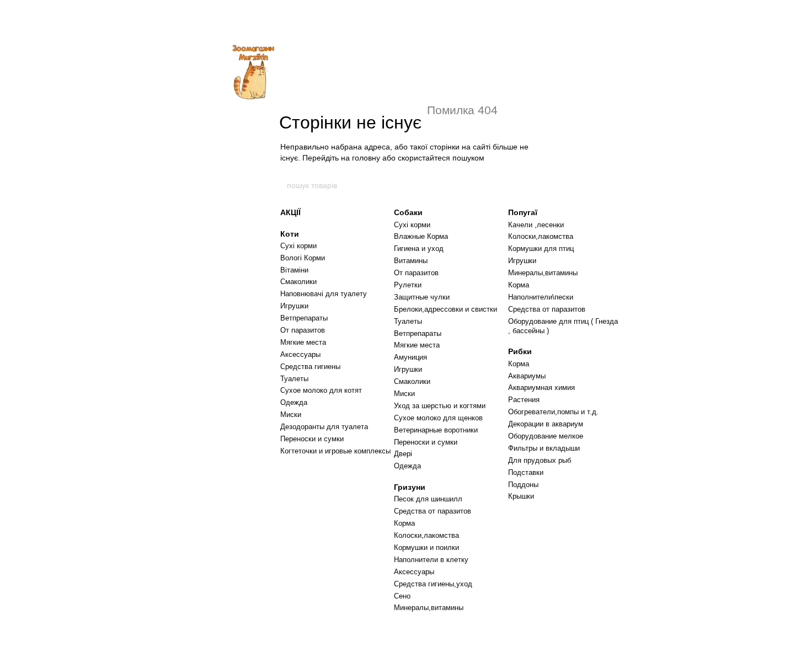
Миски (290, 414)
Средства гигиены (310, 366)
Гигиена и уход (419, 248)
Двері (403, 454)
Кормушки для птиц (541, 248)
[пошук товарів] (525, 185)
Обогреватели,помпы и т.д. (553, 412)
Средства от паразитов (432, 511)
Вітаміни (294, 270)
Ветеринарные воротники (436, 430)
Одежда (293, 402)
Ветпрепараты (304, 318)
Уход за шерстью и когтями (439, 406)
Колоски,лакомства (426, 535)
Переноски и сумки (312, 439)
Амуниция (410, 357)
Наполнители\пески (540, 297)
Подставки (525, 472)
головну (366, 157)
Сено (402, 596)
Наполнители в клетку (431, 559)
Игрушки (294, 306)
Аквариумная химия (541, 387)
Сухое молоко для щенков (438, 418)
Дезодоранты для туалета (324, 427)
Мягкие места (303, 342)
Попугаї (522, 212)
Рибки (520, 351)
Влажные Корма (421, 236)
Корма (404, 523)
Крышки (521, 496)
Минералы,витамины (428, 607)
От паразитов (302, 330)
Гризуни (409, 487)
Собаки (408, 212)
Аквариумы (527, 376)
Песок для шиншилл (428, 499)
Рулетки (407, 285)
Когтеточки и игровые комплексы (335, 451)
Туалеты (294, 379)
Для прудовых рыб (539, 460)
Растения (524, 400)
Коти (289, 233)
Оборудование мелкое (545, 436)
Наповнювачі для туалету (323, 294)
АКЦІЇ (290, 212)
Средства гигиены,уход (433, 584)
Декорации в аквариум (545, 424)
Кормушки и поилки (426, 547)
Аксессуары (300, 354)
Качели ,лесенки (536, 225)
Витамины (411, 260)
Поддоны (523, 484)
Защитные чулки (422, 297)
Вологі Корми (302, 258)
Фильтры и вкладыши (544, 448)
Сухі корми (298, 246)
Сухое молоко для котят (321, 390)
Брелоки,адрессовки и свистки (445, 309)
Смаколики (298, 281)
